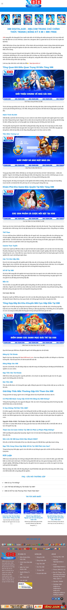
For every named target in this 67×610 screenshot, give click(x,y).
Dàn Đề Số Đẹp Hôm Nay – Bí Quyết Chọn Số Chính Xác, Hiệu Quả (55, 517)
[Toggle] (2, 483)
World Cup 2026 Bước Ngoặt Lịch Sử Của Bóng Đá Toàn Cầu (33, 517)
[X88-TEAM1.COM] (33, 3)
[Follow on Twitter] (59, 598)
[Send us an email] (61, 598)
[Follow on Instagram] (56, 598)
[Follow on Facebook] (53, 598)
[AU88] (17, 606)
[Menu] (2, 4)
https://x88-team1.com (27, 357)
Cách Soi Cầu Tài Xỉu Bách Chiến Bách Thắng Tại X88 (11, 517)
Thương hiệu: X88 (58, 557)
